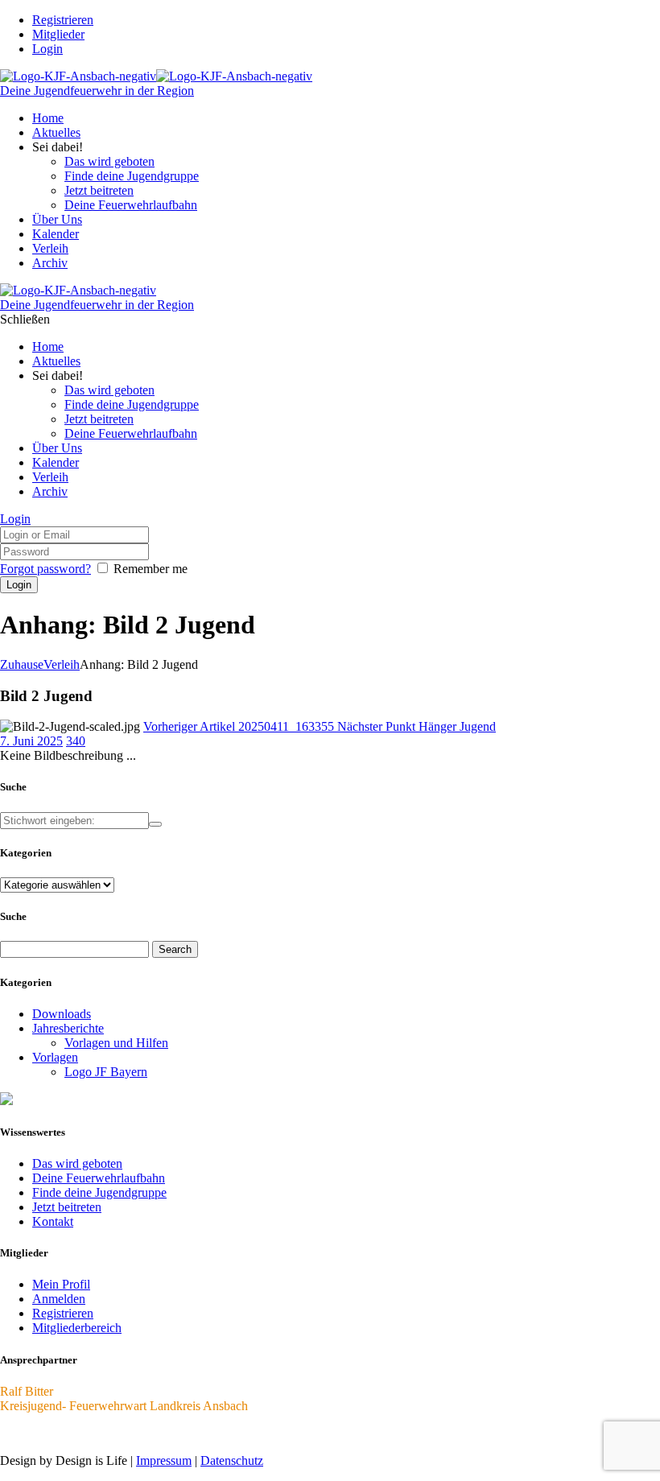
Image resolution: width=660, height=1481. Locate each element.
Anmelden (58, 1299)
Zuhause (21, 664)
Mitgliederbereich (77, 1328)
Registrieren (62, 1313)
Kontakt (52, 1221)
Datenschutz (231, 1460)
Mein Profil (61, 1284)
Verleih (61, 664)
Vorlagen (55, 1057)
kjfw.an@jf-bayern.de (55, 1433)
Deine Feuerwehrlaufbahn (98, 1178)
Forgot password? (45, 568)
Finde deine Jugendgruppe (99, 1192)
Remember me (150, 568)
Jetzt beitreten (66, 1207)
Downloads (61, 1014)
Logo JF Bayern (105, 1072)
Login (47, 49)
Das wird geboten (77, 1163)
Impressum (164, 1460)
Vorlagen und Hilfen (116, 1043)
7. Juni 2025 (31, 741)
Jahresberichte (68, 1028)
